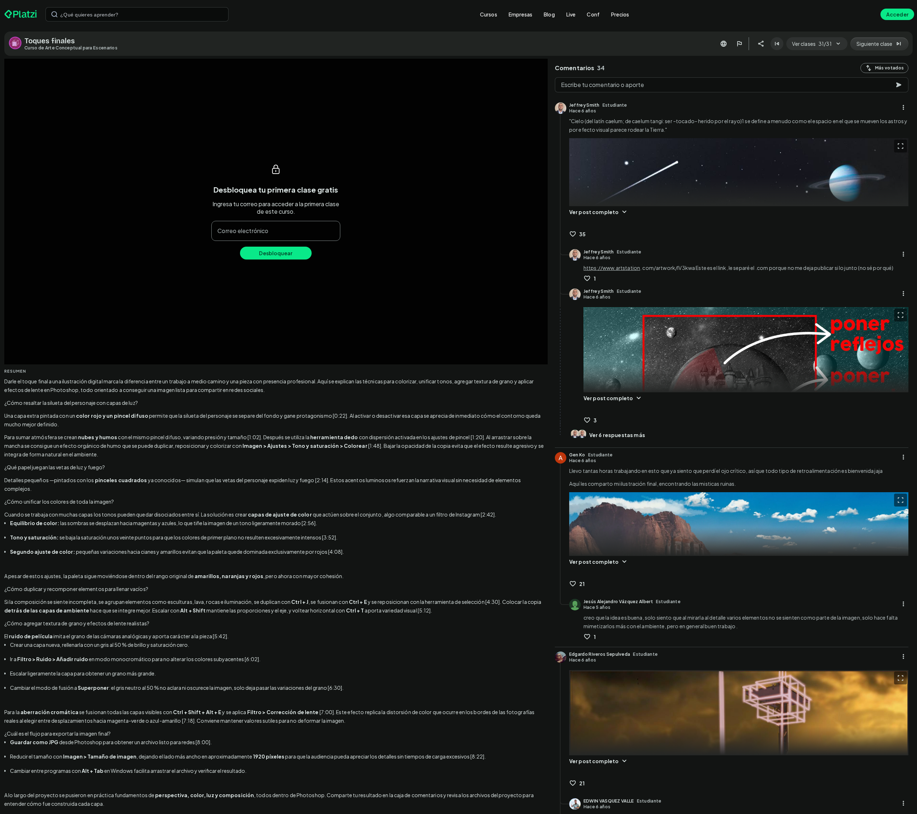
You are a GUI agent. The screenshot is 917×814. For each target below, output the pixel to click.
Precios (620, 14)
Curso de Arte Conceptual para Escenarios (70, 47)
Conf (593, 14)
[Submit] (54, 14)
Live (571, 14)
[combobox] (137, 14)
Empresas (520, 14)
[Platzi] (20, 14)
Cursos (488, 14)
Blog (549, 14)
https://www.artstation (612, 268)
